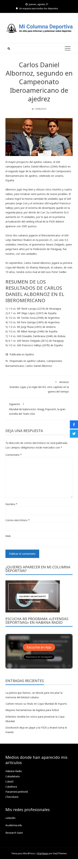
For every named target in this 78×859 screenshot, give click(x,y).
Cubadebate (12, 776)
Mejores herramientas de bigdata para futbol (32, 710)
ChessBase (12, 797)
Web (8, 536)
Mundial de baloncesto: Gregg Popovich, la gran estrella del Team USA (37, 408)
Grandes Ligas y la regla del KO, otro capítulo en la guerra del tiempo (39, 386)
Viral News (42, 853)
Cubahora (11, 786)
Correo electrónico (17, 520)
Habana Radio (13, 771)
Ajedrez (29, 354)
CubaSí (9, 781)
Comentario (13, 454)
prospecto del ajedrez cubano (34, 162)
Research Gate (14, 832)
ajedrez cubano (36, 361)
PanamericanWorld (16, 791)
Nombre (11, 504)
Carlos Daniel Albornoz (38, 366)
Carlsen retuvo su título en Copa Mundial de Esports (36, 703)
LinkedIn (10, 818)
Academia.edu (13, 825)
